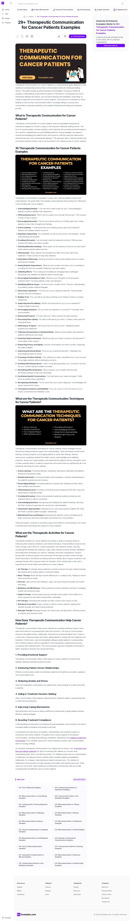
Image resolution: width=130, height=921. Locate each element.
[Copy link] (17, 36)
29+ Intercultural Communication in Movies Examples (31, 856)
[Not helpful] (65, 36)
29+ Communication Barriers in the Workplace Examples (31, 864)
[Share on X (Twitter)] (22, 36)
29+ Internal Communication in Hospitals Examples (33, 831)
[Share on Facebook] (27, 36)
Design (76, 887)
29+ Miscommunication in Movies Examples (67, 814)
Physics (48, 887)
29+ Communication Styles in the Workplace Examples (67, 797)
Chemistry (20, 894)
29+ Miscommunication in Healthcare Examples (68, 822)
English (31, 16)
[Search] (122, 3)
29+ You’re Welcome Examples (30, 787)
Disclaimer (105, 898)
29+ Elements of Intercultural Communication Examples (65, 839)
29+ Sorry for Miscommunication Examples (30, 847)
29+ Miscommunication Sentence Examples (31, 822)
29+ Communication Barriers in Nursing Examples (69, 847)
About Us (105, 887)
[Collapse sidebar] (11, 3)
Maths (19, 891)
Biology (48, 891)
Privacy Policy (107, 891)
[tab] (22, 10)
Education (77, 894)
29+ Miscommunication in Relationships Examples (69, 864)
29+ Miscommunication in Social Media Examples (33, 797)
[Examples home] (26, 914)
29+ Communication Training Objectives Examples (33, 805)
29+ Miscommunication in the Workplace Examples (33, 839)
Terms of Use (106, 894)
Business (77, 891)
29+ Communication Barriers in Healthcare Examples (66, 788)
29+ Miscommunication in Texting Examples (67, 805)
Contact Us (106, 902)
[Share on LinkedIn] (32, 36)
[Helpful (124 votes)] (59, 36)
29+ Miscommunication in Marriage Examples (31, 814)
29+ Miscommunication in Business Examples (67, 856)
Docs (47, 894)
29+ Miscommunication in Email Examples (70, 829)
